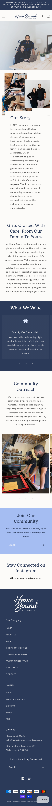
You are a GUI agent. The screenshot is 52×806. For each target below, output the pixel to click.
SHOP (8, 641)
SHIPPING (10, 705)
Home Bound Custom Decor (21, 802)
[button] (3, 16)
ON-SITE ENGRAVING (16, 654)
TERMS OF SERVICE (15, 699)
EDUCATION (12, 667)
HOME (9, 628)
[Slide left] (19, 363)
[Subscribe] (43, 545)
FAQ (8, 719)
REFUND (10, 712)
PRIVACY (10, 692)
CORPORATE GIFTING (17, 648)
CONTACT (11, 674)
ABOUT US (11, 634)
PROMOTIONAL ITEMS (17, 661)
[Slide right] (32, 363)
